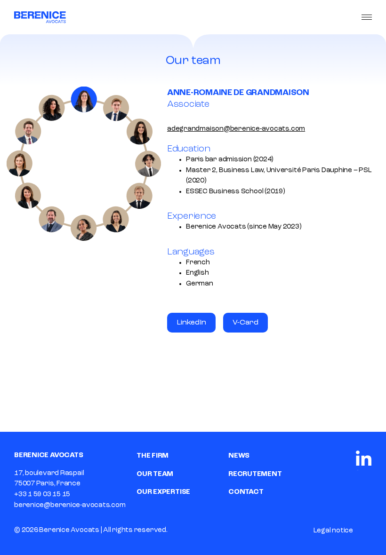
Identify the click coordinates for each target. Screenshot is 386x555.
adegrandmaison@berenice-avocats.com (236, 129)
